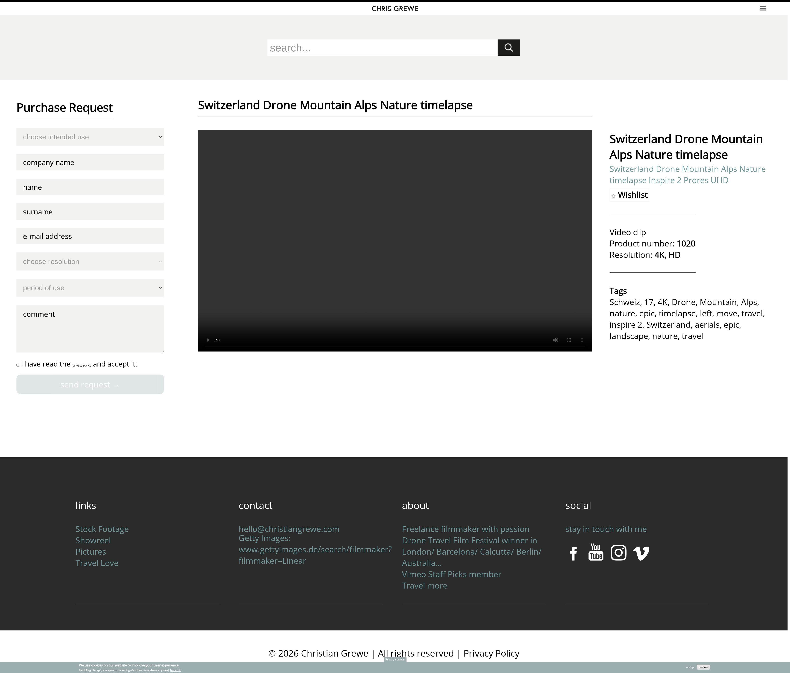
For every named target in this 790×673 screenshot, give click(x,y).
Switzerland (668, 324)
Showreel (93, 540)
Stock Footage (102, 528)
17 (649, 302)
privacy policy (81, 365)
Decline (703, 667)
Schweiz (625, 302)
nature (622, 313)
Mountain (718, 302)
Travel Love (97, 562)
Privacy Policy (491, 653)
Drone (684, 302)
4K (663, 302)
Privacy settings (395, 659)
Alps (749, 302)
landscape (629, 335)
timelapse (677, 313)
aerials (707, 324)
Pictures (91, 551)
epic (647, 313)
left (706, 313)
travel (752, 313)
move (726, 313)
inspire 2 (626, 324)
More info (175, 670)
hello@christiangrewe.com (289, 528)
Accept (690, 667)
